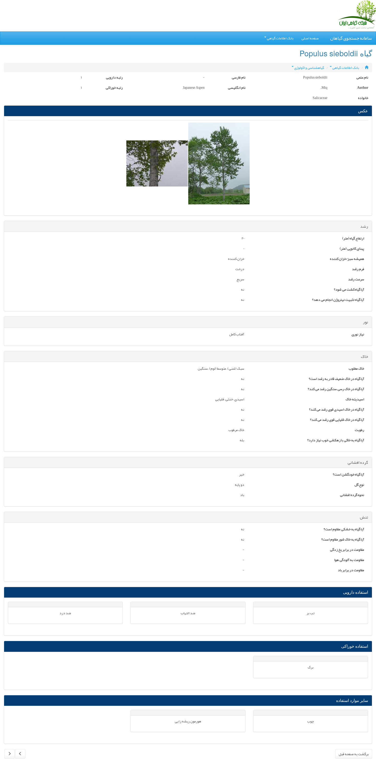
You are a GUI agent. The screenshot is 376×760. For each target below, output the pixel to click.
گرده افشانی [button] (358, 462)
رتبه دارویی (114, 78)
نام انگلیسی (237, 88)
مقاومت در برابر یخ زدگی (347, 550)
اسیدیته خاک (355, 399)
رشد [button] (364, 226)
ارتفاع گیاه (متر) (353, 239)
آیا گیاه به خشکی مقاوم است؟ (344, 529)
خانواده (363, 98)
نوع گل (359, 485)
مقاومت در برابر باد (351, 570)
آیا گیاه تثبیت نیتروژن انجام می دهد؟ (338, 300)
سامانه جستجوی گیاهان (351, 38)
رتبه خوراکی (114, 88)
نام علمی (362, 78)
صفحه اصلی (310, 38)
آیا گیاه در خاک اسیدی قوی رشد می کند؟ (336, 410)
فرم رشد (358, 269)
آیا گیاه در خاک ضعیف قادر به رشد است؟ (336, 379)
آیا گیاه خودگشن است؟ (348, 475)
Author (362, 88)
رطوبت (359, 430)
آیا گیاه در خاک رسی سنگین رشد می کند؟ (336, 389)
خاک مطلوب (356, 369)
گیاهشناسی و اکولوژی (309, 67)
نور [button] (365, 322)
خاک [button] (364, 357)
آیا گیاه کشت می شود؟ (349, 290)
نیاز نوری (357, 335)
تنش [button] (364, 517)
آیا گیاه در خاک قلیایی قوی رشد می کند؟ (337, 420)
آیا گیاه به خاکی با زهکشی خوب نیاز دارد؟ (335, 440)
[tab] (188, 226)
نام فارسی (239, 78)
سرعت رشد (356, 280)
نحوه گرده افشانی (352, 495)
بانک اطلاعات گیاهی (280, 38)
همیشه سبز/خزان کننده (347, 259)
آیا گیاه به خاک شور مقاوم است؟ (342, 540)
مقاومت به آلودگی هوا (349, 560)
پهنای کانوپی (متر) (352, 249)
